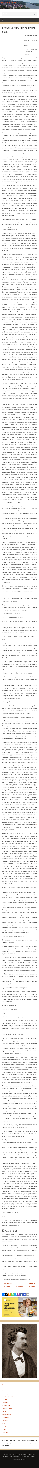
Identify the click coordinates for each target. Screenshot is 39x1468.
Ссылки (4, 1426)
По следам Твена (7, 1408)
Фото (3, 1423)
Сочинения (5, 1402)
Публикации (5, 1420)
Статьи (4, 1429)
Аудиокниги (5, 1417)
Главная (4, 1385)
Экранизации (6, 1405)
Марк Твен (8, 2)
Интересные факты (7, 1397)
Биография (5, 1388)
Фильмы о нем (6, 1414)
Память (4, 1411)
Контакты (5, 1432)
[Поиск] (35, 14)
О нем (4, 1391)
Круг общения (6, 1394)
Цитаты (4, 1399)
